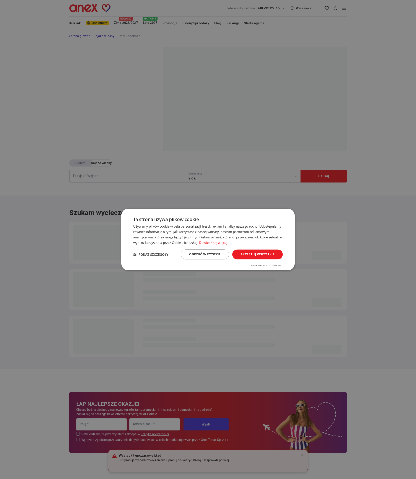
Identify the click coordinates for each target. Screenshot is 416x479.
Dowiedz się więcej (213, 242)
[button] (150, 254)
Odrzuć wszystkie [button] (205, 254)
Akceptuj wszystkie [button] (257, 254)
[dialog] (208, 239)
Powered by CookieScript (266, 265)
